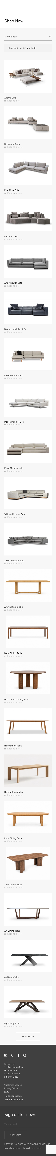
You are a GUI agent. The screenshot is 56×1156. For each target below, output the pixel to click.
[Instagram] (24, 1055)
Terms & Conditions (13, 1099)
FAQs (6, 1092)
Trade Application (13, 1096)
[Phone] (12, 1055)
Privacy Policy (11, 1088)
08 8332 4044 (11, 1077)
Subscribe (15, 1135)
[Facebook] (18, 1055)
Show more (28, 1036)
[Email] (5, 1055)
